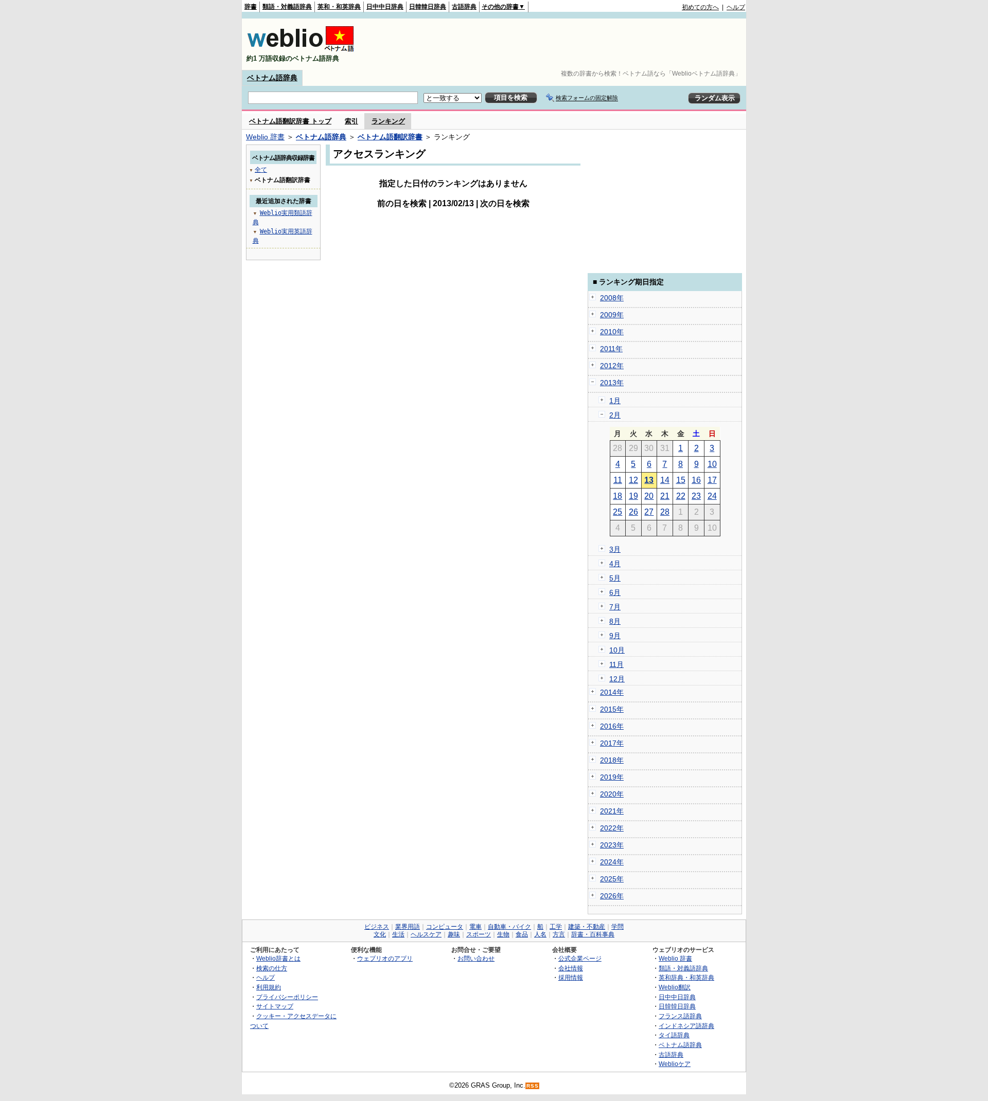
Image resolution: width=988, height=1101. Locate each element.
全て (261, 169)
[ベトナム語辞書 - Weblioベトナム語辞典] (300, 49)
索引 (351, 121)
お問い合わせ (476, 958)
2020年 (612, 794)
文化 (380, 934)
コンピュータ (444, 927)
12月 (617, 679)
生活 (398, 934)
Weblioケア (675, 1063)
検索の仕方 (271, 968)
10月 (617, 650)
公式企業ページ (580, 958)
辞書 (250, 7)
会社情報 (570, 968)
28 (664, 512)
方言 (559, 934)
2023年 (612, 845)
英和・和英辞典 (339, 7)
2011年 (611, 349)
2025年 (612, 879)
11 (617, 480)
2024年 (612, 862)
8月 (615, 621)
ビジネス (376, 927)
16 (696, 480)
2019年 (612, 777)
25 (617, 512)
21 (664, 496)
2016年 (612, 726)
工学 (556, 927)
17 (712, 480)
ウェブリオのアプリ (385, 958)
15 (680, 480)
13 (649, 480)
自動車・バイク (509, 927)
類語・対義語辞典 (287, 7)
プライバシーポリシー (287, 997)
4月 (615, 563)
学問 (617, 927)
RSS (532, 1086)
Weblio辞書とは (278, 958)
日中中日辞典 (384, 7)
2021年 (612, 811)
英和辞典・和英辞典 (686, 977)
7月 (615, 607)
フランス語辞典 (680, 1016)
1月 (615, 400)
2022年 (612, 828)
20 (649, 496)
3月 (615, 549)
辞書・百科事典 (592, 934)
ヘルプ (736, 7)
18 (617, 496)
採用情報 (570, 977)
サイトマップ (274, 1006)
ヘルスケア (426, 934)
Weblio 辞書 (265, 137)
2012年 (612, 366)
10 (712, 464)
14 (664, 480)
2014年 (612, 692)
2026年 (612, 896)
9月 (615, 635)
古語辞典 (464, 7)
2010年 (612, 332)
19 (633, 496)
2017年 (612, 743)
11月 (616, 664)
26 (633, 512)
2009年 (612, 315)
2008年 (612, 298)
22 (680, 496)
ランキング (388, 121)
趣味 (454, 934)
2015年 (612, 709)
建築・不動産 (586, 927)
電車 (475, 927)
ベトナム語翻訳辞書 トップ (290, 121)
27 (649, 512)
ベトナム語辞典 (272, 78)
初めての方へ (700, 7)
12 (633, 480)
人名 (540, 934)
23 (696, 496)
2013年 (612, 382)
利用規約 (268, 987)
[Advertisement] (557, 44)
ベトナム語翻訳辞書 (390, 137)
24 (712, 496)
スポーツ (478, 934)
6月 (615, 592)
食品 (522, 934)
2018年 (612, 760)
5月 (615, 578)
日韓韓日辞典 (427, 7)
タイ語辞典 (674, 1035)
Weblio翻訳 (675, 987)
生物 (503, 934)
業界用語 (407, 927)
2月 (615, 415)
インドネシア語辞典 (686, 1025)
